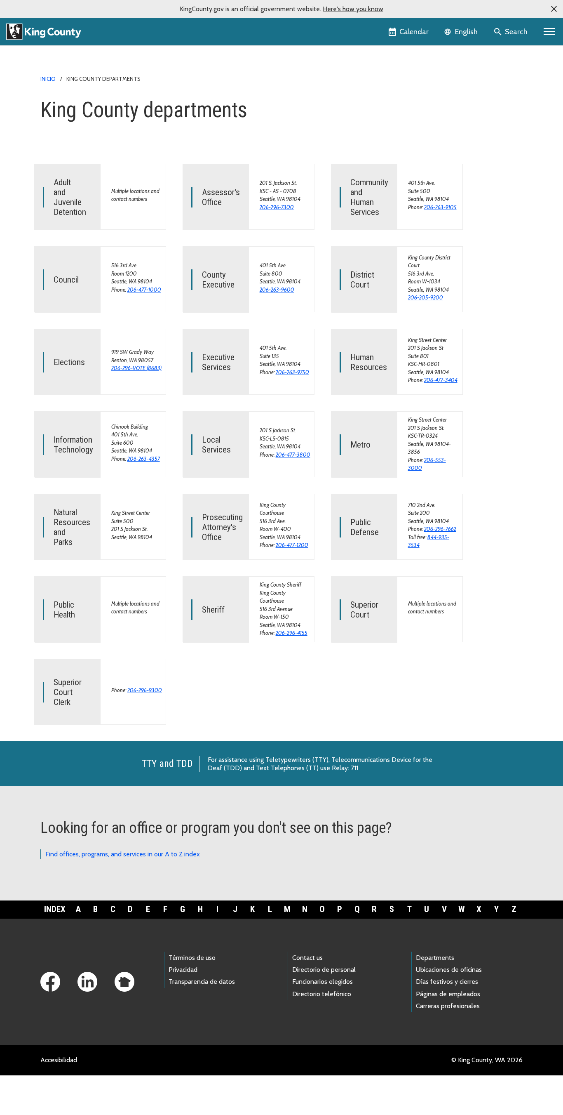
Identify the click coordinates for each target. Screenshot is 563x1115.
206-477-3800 (293, 454)
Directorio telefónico (321, 994)
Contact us (307, 958)
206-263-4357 (143, 458)
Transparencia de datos (202, 981)
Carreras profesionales (448, 1006)
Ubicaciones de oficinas (449, 970)
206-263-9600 (277, 289)
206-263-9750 (292, 372)
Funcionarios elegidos (322, 981)
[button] (554, 9)
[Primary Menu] (549, 31)
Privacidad (183, 970)
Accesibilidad (58, 1060)
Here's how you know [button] (353, 9)
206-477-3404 (440, 380)
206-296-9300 (144, 690)
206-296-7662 (440, 529)
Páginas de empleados (448, 994)
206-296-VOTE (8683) (136, 368)
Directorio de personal (324, 970)
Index (55, 909)
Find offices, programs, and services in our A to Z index (122, 854)
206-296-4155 (291, 632)
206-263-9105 (440, 207)
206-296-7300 (277, 207)
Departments (435, 958)
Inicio (48, 78)
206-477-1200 (292, 545)
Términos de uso (192, 958)
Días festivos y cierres (447, 981)
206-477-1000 (144, 289)
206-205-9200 (425, 297)
